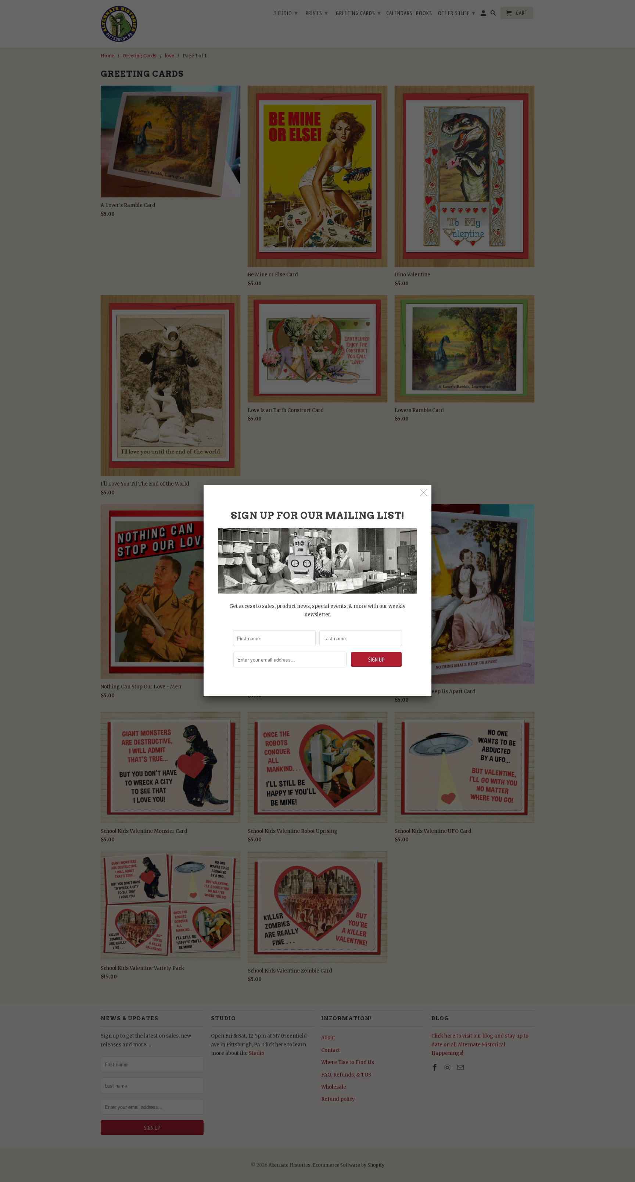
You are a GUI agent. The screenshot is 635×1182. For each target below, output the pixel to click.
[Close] (423, 492)
